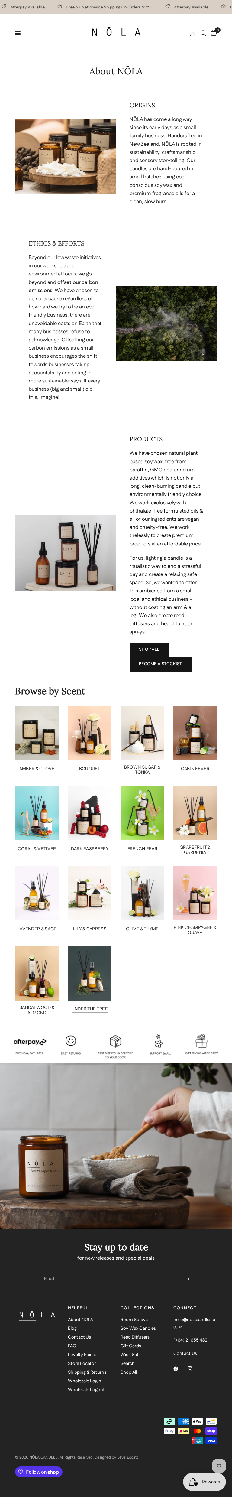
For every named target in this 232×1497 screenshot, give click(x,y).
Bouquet (89, 768)
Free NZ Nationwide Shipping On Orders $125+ (98, 7)
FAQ (72, 1346)
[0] (212, 33)
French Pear (142, 848)
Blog (72, 1328)
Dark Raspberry (89, 848)
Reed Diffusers (135, 1337)
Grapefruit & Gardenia (195, 850)
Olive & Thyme (142, 929)
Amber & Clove (37, 768)
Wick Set (130, 1355)
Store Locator (82, 1363)
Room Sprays (134, 1319)
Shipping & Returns (87, 1372)
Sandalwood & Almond (37, 1010)
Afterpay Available (180, 7)
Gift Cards (131, 1346)
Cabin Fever (195, 768)
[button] (149, 650)
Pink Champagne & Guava (195, 930)
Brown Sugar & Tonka (142, 770)
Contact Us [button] (185, 1353)
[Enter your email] (187, 1279)
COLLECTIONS (137, 1308)
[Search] (203, 33)
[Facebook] (180, 1368)
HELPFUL (78, 1308)
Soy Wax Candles (138, 1328)
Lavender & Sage (37, 929)
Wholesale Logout (86, 1390)
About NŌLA (80, 1319)
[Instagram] (194, 1368)
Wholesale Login (84, 1381)
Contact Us (79, 1337)
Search (128, 1363)
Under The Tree (90, 1009)
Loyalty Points (82, 1355)
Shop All (129, 1372)
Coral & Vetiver (37, 848)
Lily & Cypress (89, 929)
